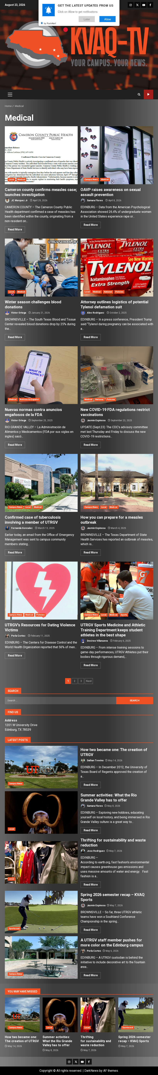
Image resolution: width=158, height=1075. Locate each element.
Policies (119, 292)
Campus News (91, 179)
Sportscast (14, 929)
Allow (107, 19)
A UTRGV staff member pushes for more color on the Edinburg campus (41, 957)
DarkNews (91, 1070)
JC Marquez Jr (19, 200)
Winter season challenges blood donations (41, 268)
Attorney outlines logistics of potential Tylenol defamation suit (117, 268)
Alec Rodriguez (95, 312)
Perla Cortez (18, 635)
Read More (15, 229)
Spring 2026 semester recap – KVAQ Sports (41, 912)
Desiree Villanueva (97, 640)
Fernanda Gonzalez (22, 528)
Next (89, 681)
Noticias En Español (29, 399)
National (108, 292)
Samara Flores (94, 200)
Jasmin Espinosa (95, 420)
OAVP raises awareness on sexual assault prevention (117, 155)
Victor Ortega (18, 312)
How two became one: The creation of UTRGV (41, 767)
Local (11, 179)
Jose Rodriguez (95, 851)
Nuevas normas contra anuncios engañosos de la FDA (41, 375)
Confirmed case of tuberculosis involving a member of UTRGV (41, 483)
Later (87, 19)
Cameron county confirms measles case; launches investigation (41, 155)
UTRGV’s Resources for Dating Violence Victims (41, 591)
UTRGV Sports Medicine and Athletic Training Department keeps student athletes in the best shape (117, 591)
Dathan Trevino (95, 760)
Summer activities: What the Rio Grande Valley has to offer (41, 812)
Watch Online (148, 94)
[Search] (139, 94)
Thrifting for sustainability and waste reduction (41, 862)
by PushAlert (50, 23)
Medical (21, 179)
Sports (124, 615)
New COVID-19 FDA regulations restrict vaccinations (117, 375)
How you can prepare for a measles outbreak (117, 483)
